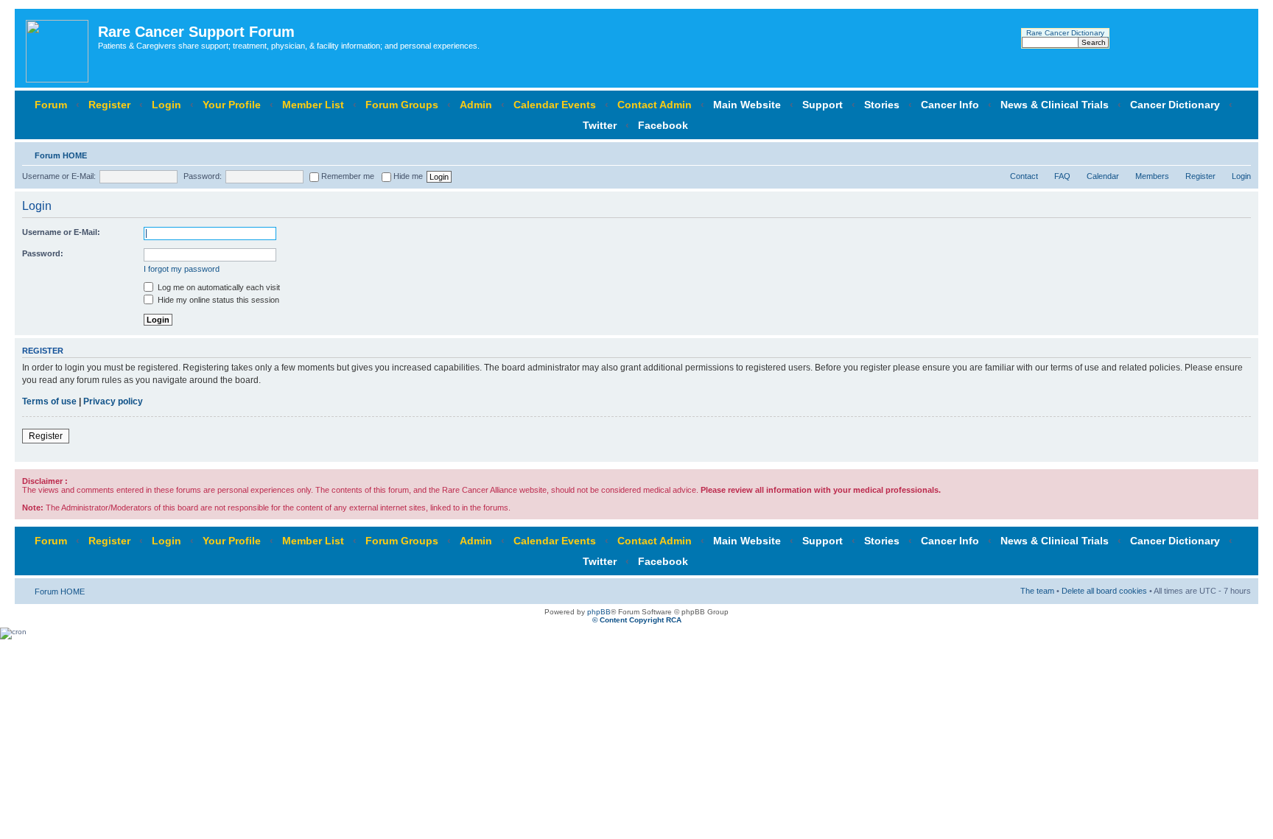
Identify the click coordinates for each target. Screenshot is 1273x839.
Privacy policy (113, 401)
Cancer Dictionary (1175, 104)
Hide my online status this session (217, 299)
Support (822, 104)
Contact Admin (654, 104)
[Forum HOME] (58, 48)
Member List (313, 104)
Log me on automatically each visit (217, 287)
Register (109, 104)
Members (1152, 176)
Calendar (1103, 176)
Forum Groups (401, 104)
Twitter (600, 125)
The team (1037, 590)
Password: (202, 176)
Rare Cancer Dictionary (1065, 33)
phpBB (599, 612)
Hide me (407, 176)
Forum (51, 104)
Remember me (346, 176)
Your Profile (232, 104)
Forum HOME (61, 155)
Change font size (1240, 152)
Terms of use (49, 401)
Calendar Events (554, 104)
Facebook (663, 125)
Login (166, 104)
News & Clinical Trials (1054, 104)
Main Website (747, 104)
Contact (1024, 176)
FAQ (1062, 176)
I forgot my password (182, 268)
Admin (476, 104)
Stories (881, 104)
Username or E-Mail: (59, 176)
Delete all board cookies (1104, 590)
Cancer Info (950, 104)
